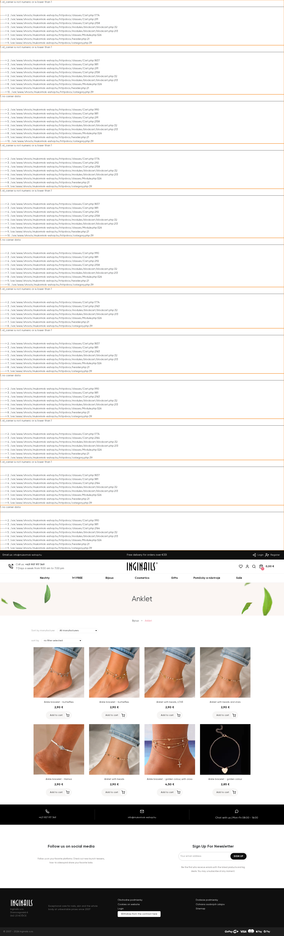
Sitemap (200, 909)
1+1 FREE (77, 578)
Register (275, 555)
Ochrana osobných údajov (210, 904)
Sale (239, 578)
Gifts (174, 578)
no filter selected (53, 640)
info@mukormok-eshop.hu (27, 555)
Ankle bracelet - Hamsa (59, 779)
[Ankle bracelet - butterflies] (59, 697)
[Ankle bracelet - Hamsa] (59, 774)
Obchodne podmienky (130, 900)
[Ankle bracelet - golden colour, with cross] (169, 774)
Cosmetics (142, 578)
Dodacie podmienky (207, 900)
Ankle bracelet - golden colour (225, 779)
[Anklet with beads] (114, 774)
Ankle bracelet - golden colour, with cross (169, 779)
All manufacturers (69, 630)
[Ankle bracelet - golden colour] (225, 774)
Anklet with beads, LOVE (169, 702)
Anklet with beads (114, 779)
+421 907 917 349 (35, 564)
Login (260, 555)
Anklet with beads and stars (225, 702)
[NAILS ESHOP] (142, 570)
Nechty (45, 578)
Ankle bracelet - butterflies (59, 702)
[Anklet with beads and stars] (225, 697)
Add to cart (56, 715)
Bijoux (110, 578)
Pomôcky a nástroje (206, 578)
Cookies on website (129, 904)
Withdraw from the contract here (139, 914)
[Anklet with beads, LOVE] (169, 697)
